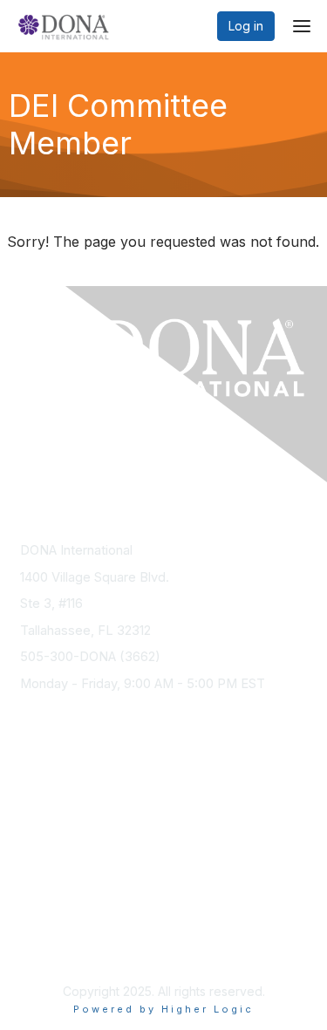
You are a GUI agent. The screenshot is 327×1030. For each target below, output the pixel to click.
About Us (46, 931)
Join (32, 798)
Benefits (43, 815)
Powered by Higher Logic (163, 1009)
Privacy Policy (60, 947)
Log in (245, 25)
